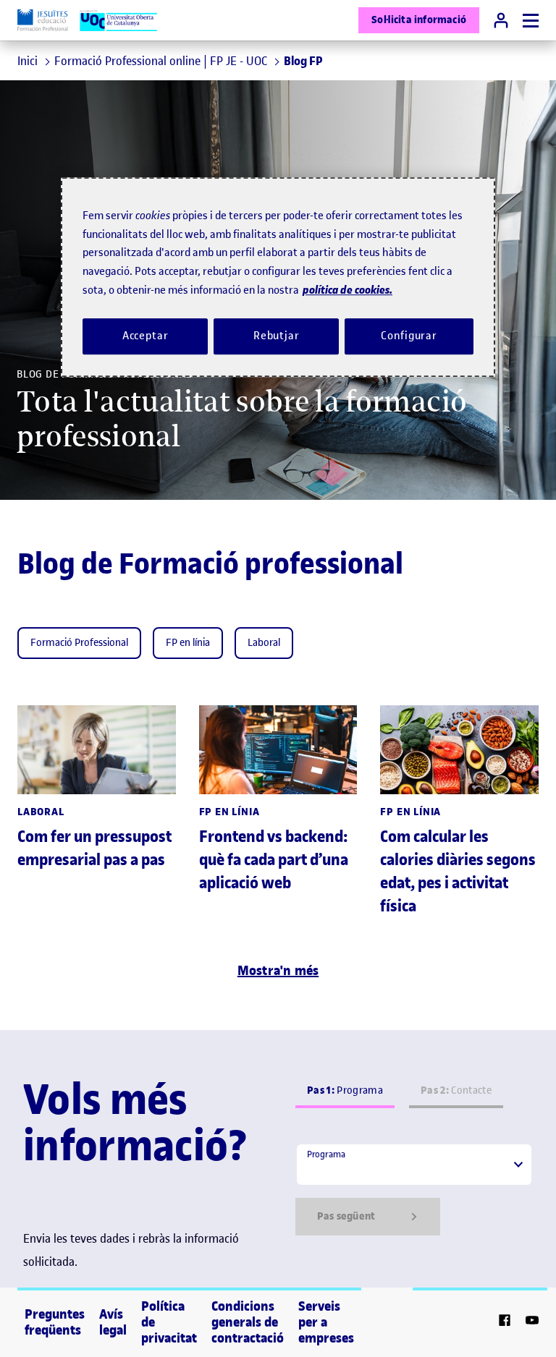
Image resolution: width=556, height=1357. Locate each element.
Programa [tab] (345, 1090)
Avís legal (113, 1322)
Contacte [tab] (456, 1090)
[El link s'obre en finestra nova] (504, 1322)
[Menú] (530, 20)
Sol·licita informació (418, 19)
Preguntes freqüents (55, 1322)
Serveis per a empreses (326, 1322)
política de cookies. (347, 290)
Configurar (409, 335)
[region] (278, 277)
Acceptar (145, 335)
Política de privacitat (169, 1322)
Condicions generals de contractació (247, 1322)
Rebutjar (276, 335)
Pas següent (346, 1216)
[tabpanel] (414, 1189)
